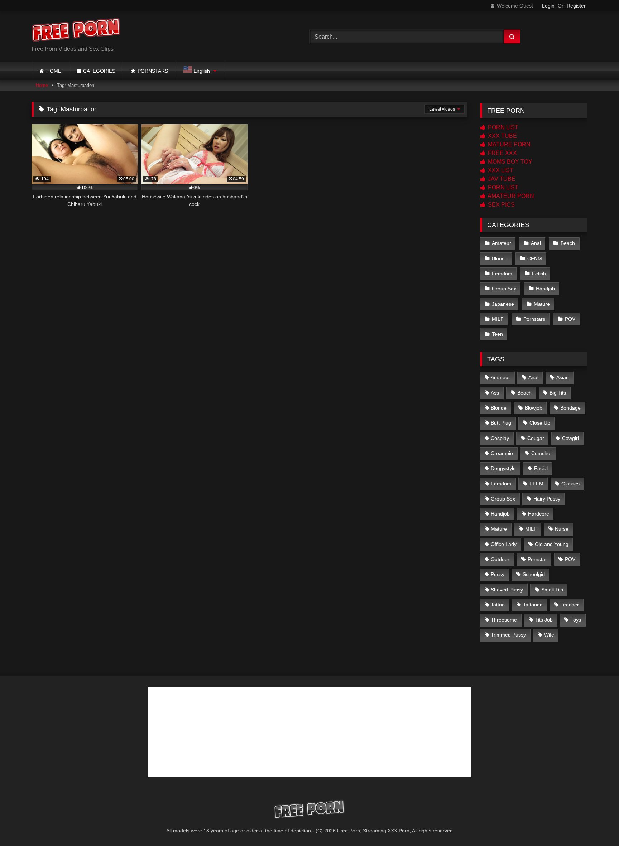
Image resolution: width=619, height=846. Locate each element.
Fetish (539, 273)
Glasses (570, 484)
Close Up (539, 423)
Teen (497, 334)
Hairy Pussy (546, 499)
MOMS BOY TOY (509, 162)
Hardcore (538, 514)
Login (548, 6)
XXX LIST (499, 170)
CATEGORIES (99, 71)
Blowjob (533, 408)
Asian (562, 377)
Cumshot (541, 453)
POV (570, 319)
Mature (542, 304)
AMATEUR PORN (510, 196)
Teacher (570, 605)
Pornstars (534, 319)
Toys (576, 620)
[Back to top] (597, 825)
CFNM (534, 258)
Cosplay (500, 438)
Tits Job (544, 620)
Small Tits (552, 590)
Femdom (502, 273)
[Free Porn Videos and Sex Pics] (76, 31)
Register (576, 6)
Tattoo (498, 605)
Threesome (504, 620)
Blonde (500, 258)
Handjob (545, 288)
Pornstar (537, 559)
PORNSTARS (153, 71)
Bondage (570, 408)
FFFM (536, 484)
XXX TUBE (501, 136)
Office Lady (504, 544)
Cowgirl (570, 438)
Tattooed (533, 605)
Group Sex (504, 288)
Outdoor (500, 559)
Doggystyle (503, 468)
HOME (53, 71)
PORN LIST (502, 127)
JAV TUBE (500, 179)
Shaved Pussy (507, 590)
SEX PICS (500, 205)
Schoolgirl (534, 574)
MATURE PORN (508, 144)
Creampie (502, 453)
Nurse (561, 529)
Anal (536, 243)
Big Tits (558, 393)
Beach (568, 243)
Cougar (535, 438)
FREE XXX (501, 153)
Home (42, 85)
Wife (549, 635)
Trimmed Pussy (508, 635)
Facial (541, 468)
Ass (495, 393)
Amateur (501, 243)
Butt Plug (501, 423)
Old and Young (551, 544)
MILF (498, 319)
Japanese (503, 304)
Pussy (497, 574)
